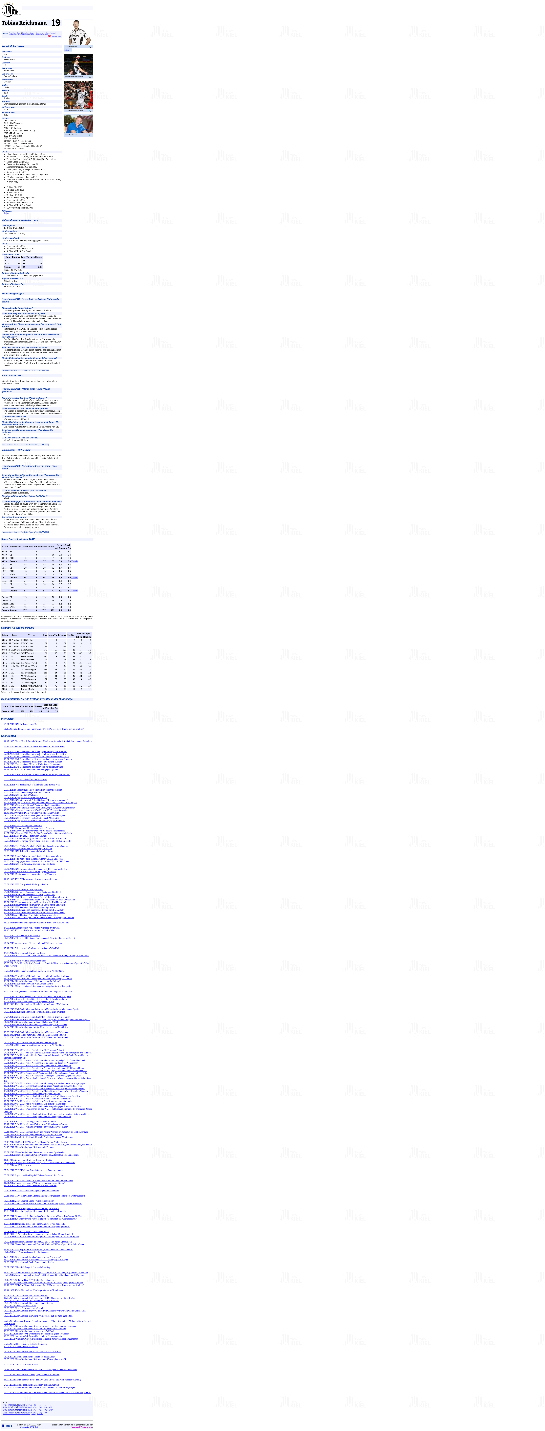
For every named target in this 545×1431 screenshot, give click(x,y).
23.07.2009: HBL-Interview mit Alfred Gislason (25, 1344)
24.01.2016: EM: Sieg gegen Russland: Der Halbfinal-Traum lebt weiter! (36, 897)
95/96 (25, 1409)
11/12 (45, 1406)
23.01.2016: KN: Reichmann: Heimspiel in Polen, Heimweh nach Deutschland (39, 899)
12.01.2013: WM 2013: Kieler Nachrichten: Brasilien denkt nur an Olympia (38, 1101)
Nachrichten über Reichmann (18, 34)
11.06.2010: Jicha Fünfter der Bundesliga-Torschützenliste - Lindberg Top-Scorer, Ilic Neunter (46, 1272)
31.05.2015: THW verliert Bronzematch (22, 935)
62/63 (25, 1412)
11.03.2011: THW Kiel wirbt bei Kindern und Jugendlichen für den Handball (38, 1234)
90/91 (51, 1409)
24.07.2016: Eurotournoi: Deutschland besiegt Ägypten (29, 828)
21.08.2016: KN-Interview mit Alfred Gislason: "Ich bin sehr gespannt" (36, 800)
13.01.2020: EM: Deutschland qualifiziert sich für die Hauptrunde (33, 767)
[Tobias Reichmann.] (78, 44)
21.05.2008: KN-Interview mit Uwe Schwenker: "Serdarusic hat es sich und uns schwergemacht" (47, 1392)
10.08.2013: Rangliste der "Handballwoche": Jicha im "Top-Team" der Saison (39, 991)
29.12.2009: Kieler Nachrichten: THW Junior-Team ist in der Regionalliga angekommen (43, 1282)
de (5, 213)
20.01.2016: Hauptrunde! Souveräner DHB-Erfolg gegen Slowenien (34, 905)
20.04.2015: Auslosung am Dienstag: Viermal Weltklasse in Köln (33, 943)
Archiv (33, 1414)
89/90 (5, 1410)
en (8, 213)
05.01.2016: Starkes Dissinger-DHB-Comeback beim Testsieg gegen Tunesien (39, 917)
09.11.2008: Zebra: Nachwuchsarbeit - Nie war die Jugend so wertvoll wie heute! (40, 1369)
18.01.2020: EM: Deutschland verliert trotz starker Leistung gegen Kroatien (38, 759)
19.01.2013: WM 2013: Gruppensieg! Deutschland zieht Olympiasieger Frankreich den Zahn (45, 1073)
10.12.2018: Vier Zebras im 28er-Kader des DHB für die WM (32, 784)
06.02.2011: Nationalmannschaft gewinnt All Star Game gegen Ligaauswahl (38, 1242)
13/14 (35, 1406)
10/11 (50, 1406)
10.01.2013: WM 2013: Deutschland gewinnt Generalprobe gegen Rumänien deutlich (42, 1106)
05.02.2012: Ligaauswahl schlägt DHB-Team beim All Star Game (33, 1175)
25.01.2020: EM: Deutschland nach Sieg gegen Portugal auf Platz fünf (35, 751)
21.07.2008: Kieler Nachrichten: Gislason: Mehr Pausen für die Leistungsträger (39, 1387)
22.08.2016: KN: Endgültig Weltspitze (21, 795)
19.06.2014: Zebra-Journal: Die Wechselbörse (24, 953)
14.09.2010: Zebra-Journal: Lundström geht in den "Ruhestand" (32, 1257)
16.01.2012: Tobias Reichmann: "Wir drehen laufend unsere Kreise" (34, 1183)
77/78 (15, 1412)
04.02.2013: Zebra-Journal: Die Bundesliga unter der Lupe (30, 1042)
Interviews (38, 34)
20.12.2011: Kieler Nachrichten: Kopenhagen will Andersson (31, 1190)
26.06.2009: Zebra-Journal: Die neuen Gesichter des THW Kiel (32, 1351)
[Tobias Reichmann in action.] (78, 75)
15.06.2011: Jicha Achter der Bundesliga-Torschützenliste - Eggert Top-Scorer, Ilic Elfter (43, 1216)
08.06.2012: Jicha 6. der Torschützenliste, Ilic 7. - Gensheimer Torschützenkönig (40, 1162)
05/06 (25, 1407)
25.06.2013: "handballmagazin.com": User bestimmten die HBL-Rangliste (37, 996)
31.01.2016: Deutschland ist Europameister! (23, 889)
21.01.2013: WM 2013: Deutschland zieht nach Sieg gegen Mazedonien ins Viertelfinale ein (45, 1070)
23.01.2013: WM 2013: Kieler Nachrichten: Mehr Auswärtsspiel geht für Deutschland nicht (45, 1060)
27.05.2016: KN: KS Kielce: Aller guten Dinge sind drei (29, 864)
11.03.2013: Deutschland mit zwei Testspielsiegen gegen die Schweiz (35, 1035)
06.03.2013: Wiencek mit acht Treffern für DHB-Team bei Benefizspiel (36, 1037)
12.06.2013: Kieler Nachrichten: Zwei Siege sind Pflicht (29, 1001)
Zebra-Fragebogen (28, 33)
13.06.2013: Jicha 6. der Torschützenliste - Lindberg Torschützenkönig (35, 999)
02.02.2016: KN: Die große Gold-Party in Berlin (26, 884)
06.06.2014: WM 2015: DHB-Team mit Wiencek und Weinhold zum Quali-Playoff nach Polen (46, 955)
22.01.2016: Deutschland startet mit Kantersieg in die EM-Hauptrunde (35, 902)
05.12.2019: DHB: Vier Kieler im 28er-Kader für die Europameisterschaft (37, 774)
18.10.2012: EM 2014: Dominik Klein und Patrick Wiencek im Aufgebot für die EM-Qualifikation (48, 1144)
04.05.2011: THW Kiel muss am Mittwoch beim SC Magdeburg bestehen (37, 1226)
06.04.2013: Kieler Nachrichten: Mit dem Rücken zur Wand (31, 1022)
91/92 (46, 1409)
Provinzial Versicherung (81, 1427)
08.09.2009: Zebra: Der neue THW (20, 1305)
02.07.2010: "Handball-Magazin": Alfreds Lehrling (27, 1267)
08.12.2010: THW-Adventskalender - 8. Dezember (27, 1252)
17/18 (15, 1406)
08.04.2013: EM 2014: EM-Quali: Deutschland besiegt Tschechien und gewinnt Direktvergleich (47, 1019)
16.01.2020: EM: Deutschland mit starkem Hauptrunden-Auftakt (33, 761)
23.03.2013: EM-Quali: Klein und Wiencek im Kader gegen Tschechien (36, 1032)
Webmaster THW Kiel (29, 1427)
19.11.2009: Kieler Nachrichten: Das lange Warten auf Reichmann (33, 1290)
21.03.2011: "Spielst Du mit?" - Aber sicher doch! (26, 1231)
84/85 (30, 1410)
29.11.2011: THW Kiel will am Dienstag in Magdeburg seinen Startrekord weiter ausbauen (44, 1196)
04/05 (30, 1407)
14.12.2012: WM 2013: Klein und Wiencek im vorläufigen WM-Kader (36, 1127)
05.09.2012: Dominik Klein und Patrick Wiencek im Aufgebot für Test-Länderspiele (41, 1155)
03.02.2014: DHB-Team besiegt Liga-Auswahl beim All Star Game (34, 971)
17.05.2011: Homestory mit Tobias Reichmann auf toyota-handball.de (35, 1224)
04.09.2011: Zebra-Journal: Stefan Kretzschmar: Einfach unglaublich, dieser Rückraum (43, 1203)
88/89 (10, 1410)
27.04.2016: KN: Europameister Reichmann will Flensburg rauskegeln (35, 869)
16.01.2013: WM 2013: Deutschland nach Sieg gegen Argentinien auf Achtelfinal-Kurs (43, 1086)
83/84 (35, 1410)
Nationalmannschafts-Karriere (45, 33)
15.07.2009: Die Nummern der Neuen (21, 1346)
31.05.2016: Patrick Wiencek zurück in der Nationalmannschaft (32, 856)
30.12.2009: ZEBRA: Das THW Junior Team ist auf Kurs (30, 1280)
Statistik (31, 34)
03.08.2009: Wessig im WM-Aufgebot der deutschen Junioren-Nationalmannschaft (41, 1339)
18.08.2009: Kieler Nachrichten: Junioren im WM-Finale (29, 1331)
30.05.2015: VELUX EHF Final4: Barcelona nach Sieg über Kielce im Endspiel (40, 938)
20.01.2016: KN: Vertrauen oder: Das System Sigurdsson (29, 907)
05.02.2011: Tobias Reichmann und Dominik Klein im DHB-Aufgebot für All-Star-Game (44, 1244)
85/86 (25, 1410)
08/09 (10, 1407)
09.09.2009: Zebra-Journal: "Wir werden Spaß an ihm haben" (31, 1300)
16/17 (20, 1406)
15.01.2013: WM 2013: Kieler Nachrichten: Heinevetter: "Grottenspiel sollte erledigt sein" (44, 1088)
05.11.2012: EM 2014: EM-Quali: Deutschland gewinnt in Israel (33, 1134)
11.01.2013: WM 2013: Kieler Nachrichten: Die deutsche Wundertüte (35, 1104)
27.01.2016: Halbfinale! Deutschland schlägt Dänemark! (29, 894)
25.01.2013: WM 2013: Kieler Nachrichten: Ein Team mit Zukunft (34, 1050)
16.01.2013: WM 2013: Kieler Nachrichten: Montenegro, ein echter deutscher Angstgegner (45, 1083)
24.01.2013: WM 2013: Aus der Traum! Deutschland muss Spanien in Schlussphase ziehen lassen (48, 1052)
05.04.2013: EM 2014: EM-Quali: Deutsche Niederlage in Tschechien (35, 1024)
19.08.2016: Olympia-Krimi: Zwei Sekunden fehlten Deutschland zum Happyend (40, 802)
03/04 (35, 1407)
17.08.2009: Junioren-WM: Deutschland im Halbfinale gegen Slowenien (36, 1333)
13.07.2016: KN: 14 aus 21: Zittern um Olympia (25, 836)
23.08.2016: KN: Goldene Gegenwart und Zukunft (27, 792)
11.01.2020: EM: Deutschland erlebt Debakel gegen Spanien (31, 769)
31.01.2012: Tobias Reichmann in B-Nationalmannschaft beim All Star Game (38, 1180)
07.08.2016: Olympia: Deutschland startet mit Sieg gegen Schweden (34, 820)
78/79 (10, 1412)
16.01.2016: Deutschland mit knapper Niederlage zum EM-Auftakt (34, 910)
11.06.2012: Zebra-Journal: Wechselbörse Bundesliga (28, 1160)
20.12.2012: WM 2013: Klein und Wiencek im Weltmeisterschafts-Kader (36, 1124)
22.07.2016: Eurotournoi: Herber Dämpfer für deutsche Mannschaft (34, 830)
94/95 (30, 1409)
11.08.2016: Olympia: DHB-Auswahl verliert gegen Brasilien (31, 813)
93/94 (35, 1409)
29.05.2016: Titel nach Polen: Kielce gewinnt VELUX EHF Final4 (34, 859)
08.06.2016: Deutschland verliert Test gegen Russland (28, 848)
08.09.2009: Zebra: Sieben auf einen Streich (23, 1308)
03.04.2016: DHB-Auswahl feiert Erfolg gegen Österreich (30, 871)
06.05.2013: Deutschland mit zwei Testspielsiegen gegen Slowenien (34, 1012)
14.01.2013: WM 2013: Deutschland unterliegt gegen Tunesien (32, 1093)
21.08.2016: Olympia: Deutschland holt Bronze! (25, 797)
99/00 (5, 1409)
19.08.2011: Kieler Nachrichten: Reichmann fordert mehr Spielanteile (35, 1211)
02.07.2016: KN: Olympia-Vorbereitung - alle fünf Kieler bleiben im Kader (37, 841)
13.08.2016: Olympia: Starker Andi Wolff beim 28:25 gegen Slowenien (36, 810)
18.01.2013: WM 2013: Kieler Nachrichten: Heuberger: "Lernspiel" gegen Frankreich (42, 1075)
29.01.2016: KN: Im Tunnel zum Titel (21, 724)
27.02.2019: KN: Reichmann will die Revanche (25, 779)
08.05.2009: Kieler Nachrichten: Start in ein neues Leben (29, 1356)
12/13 (40, 1406)
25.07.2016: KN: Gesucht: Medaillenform (23, 825)
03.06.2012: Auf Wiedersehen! (18, 1165)
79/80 (5, 1412)
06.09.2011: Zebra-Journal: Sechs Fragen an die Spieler (29, 1201)
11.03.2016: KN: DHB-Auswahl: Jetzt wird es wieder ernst (30, 879)
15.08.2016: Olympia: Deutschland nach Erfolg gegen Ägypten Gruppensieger (39, 807)
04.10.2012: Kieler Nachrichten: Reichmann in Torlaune (29, 1147)
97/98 (15, 1409)
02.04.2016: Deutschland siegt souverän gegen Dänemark (30, 874)
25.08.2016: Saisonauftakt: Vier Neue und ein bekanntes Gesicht (33, 790)
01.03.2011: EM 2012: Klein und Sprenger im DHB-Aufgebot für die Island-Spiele (41, 1236)
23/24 (20, 1404)
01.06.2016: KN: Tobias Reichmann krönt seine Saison (29, 851)
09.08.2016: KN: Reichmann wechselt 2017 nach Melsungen (31, 818)
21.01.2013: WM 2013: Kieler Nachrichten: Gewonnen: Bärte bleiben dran (37, 1065)
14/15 (30, 1406)
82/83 (40, 1410)
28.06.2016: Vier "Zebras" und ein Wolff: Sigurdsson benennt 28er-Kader (37, 846)
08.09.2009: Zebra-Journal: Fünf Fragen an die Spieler (28, 1303)
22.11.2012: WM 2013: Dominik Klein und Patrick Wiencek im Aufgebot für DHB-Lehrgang (46, 1132)
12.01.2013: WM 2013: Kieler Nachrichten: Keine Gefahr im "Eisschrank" (37, 1098)
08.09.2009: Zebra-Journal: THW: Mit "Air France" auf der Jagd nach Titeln (38, 1316)
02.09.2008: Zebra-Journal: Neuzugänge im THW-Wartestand (31, 1374)
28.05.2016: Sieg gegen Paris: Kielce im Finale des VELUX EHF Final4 (36, 861)
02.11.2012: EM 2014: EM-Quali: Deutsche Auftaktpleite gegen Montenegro (38, 1137)
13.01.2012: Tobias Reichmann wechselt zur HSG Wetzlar (30, 1185)
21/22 (30, 1404)
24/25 (15, 1404)
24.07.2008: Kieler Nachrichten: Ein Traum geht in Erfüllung (31, 1385)
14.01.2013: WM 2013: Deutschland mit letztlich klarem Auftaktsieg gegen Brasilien (42, 1096)
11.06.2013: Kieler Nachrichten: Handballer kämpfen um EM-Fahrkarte (36, 1004)
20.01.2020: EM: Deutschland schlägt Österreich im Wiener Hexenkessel (36, 756)
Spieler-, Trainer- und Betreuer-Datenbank (16, 1414)
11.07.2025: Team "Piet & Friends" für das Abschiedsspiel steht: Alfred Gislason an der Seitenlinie (48, 741)
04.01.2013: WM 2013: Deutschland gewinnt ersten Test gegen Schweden (37, 1116)
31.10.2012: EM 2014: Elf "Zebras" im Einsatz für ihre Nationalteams (35, 1142)
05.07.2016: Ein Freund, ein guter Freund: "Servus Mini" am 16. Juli (35, 838)
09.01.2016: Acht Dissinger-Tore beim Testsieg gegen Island (31, 915)
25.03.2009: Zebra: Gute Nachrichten (21, 1364)
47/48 (40, 1412)
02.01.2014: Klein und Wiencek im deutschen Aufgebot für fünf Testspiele (37, 986)
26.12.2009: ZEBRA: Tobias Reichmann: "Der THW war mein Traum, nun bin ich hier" (44, 729)
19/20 (5, 1406)
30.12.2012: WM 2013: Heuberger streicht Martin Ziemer (30, 1121)
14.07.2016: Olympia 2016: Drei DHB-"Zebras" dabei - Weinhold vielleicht (38, 833)
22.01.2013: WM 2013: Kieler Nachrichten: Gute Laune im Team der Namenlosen (41, 1063)
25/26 (10, 1404)
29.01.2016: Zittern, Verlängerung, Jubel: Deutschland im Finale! (33, 892)
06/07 (20, 1407)
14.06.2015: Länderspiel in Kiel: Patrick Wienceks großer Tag (31, 928)
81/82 (46, 1410)
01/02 (46, 1407)
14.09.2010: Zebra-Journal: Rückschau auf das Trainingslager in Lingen (36, 1259)
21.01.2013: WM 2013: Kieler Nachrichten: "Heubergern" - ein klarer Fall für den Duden (44, 1068)
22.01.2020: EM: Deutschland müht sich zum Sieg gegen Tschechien (35, 754)
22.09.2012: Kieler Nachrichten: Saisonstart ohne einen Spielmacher (34, 1152)
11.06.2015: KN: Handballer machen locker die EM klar (29, 930)
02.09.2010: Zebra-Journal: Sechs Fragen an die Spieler (29, 1262)
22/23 (25, 1404)
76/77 (20, 1412)
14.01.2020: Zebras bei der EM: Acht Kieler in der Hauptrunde (32, 764)
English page (56, 36)
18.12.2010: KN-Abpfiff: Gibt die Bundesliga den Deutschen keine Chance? (38, 1249)
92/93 (40, 1409)
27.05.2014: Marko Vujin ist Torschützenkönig (25, 960)
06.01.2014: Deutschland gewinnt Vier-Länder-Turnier (28, 983)
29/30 (46, 1412)
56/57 (35, 1412)
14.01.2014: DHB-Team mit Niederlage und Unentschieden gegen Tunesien (38, 978)
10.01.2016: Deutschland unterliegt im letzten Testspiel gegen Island (34, 912)
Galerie (45, 34)
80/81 (51, 1410)
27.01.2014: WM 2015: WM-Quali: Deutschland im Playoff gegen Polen (36, 976)
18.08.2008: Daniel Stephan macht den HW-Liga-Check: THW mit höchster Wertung (42, 1379)
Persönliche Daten (15, 33)
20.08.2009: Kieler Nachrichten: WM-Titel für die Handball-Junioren (35, 1328)
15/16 (25, 1406)
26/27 (5, 1404)
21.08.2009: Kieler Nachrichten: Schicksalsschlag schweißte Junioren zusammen (40, 1326)
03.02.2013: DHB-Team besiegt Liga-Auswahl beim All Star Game (34, 1045)
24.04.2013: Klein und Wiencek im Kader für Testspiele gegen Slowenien (37, 1017)
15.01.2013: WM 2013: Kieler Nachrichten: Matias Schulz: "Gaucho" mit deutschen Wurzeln (46, 1091)
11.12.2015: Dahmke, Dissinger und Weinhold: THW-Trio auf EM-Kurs (36, 922)
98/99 (10, 1409)
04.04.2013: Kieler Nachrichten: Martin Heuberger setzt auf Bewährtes (36, 1027)
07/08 (15, 1407)
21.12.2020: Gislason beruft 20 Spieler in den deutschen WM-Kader (34, 746)
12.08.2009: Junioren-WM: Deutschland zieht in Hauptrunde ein (33, 1336)
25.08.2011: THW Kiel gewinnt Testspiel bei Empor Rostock (31, 1208)
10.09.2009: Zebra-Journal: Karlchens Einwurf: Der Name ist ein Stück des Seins (40, 1298)
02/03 (40, 1407)
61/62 (30, 1412)
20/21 (35, 1404)
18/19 (10, 1406)
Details (74, 561)
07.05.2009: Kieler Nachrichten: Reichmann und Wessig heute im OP (35, 1359)
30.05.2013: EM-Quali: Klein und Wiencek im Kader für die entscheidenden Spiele (41, 1009)
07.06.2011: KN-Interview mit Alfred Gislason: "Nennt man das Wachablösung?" (40, 1219)
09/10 (5, 1407)
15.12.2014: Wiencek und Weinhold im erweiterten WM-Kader (32, 948)
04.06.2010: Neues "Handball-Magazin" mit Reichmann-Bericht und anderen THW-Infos (44, 1275)
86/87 (20, 1410)
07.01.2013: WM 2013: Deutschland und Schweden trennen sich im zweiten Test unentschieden (47, 1114)
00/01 (51, 1407)
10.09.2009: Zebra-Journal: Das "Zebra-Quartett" (26, 1295)
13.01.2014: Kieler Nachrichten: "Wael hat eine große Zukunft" (32, 981)
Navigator (40, 1414)
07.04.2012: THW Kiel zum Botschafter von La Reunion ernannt (33, 1170)
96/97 (20, 1409)
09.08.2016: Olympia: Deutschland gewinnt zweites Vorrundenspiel (34, 815)
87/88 (15, 1410)
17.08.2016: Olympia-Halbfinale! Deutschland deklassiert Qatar (32, 805)
